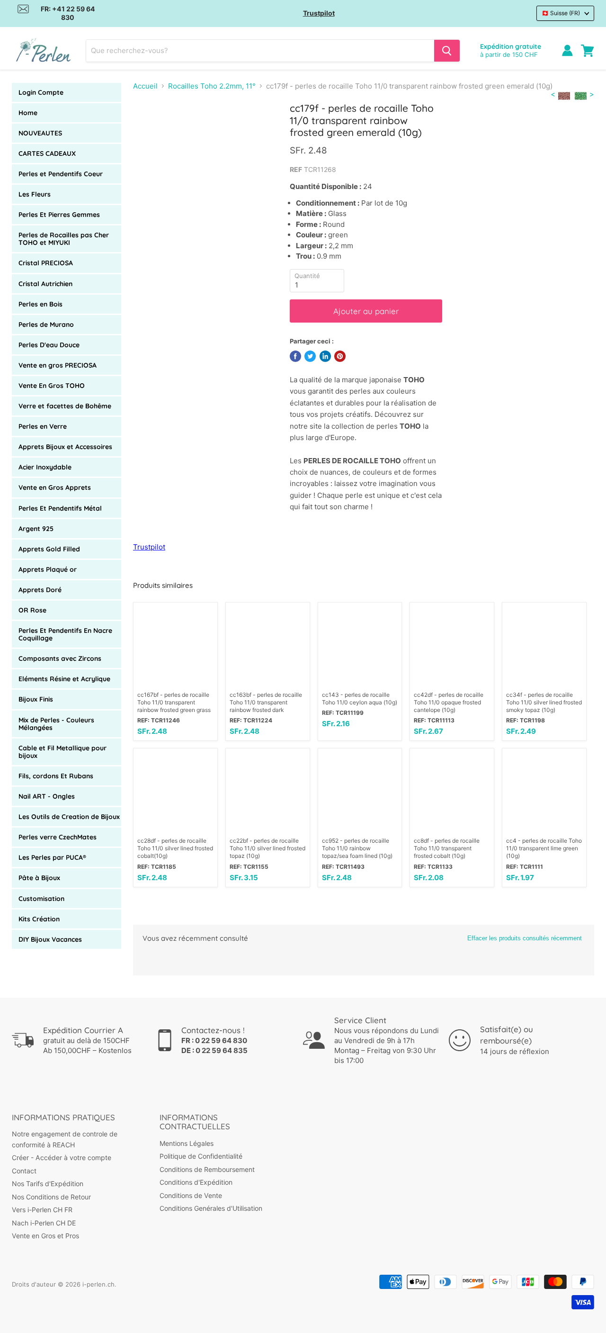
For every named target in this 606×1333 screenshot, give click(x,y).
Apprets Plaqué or (47, 569)
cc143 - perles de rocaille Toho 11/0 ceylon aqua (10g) (359, 698)
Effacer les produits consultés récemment (524, 938)
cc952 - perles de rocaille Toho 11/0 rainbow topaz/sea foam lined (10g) (357, 848)
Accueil (145, 86)
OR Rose (32, 610)
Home (27, 112)
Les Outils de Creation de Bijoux (69, 816)
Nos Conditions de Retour (51, 1197)
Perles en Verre (42, 426)
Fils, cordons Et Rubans (55, 776)
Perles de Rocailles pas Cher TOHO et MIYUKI (63, 239)
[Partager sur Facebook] (295, 356)
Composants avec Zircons (59, 658)
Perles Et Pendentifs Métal (60, 508)
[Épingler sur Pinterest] (340, 356)
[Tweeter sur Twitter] (310, 356)
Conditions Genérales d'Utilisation (211, 1208)
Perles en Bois (40, 304)
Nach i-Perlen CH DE (44, 1223)
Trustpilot (319, 13)
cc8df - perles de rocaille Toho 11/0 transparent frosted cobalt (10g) (447, 848)
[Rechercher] (447, 51)
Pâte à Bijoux (39, 878)
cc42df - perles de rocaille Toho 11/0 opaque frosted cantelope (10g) (448, 702)
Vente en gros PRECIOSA (57, 365)
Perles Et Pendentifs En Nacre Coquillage (65, 634)
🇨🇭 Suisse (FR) (561, 13)
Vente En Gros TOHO (51, 385)
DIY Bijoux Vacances (50, 939)
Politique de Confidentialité (201, 1156)
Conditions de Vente (191, 1195)
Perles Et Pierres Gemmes (59, 214)
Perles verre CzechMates (57, 837)
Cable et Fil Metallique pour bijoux (62, 752)
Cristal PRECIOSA (45, 263)
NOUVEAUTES (40, 133)
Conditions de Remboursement (207, 1169)
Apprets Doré (40, 589)
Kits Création (39, 919)
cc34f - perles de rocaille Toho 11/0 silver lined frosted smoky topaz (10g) (544, 702)
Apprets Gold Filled (49, 549)
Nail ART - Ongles (46, 796)
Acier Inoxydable (44, 467)
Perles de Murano (46, 324)
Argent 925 (35, 528)
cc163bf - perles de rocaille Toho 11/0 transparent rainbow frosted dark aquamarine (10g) (266, 702)
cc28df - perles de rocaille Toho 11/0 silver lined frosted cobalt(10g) (175, 848)
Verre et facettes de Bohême (64, 406)
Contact (24, 1171)
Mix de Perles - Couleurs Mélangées (56, 724)
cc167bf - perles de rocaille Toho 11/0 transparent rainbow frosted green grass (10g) (174, 702)
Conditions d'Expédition (196, 1182)
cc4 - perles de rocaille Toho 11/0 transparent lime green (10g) (544, 848)
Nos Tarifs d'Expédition (47, 1184)
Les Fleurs (34, 194)
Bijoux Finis (35, 699)
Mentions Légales (187, 1143)
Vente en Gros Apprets (54, 487)
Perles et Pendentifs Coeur (60, 174)
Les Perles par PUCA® (52, 857)
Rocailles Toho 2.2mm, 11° (212, 86)
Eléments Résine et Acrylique (64, 679)
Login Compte (40, 92)
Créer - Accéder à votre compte (61, 1157)
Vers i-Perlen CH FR (42, 1210)
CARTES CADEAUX (47, 153)
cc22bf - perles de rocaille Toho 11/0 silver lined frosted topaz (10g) (267, 848)
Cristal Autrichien (45, 283)
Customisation (41, 898)
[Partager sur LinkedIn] (325, 356)
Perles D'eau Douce (49, 345)
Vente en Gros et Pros (45, 1236)
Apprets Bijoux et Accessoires (65, 446)
